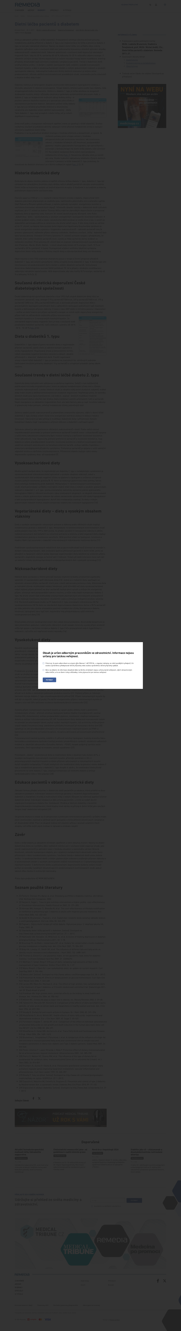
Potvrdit (49, 680)
